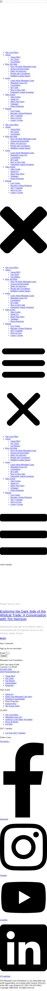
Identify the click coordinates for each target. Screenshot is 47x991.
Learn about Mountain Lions (22, 296)
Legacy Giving (16, 335)
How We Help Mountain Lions (23, 281)
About (7, 270)
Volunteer (14, 319)
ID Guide (14, 303)
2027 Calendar (16, 331)
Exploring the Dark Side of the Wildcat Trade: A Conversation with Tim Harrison (23, 615)
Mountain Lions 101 (18, 298)
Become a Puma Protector (21, 328)
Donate (8, 324)
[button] (23, 386)
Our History (15, 277)
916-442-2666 (6, 669)
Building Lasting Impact (20, 291)
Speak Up (14, 314)
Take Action (10, 310)
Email (2, 653)
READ (3, 638)
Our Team (14, 274)
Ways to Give (16, 333)
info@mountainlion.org (9, 672)
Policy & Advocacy (18, 286)
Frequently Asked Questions (22, 307)
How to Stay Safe (17, 305)
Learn (7, 293)
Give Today (15, 326)
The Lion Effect (11, 267)
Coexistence (15, 300)
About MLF (15, 272)
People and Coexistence (20, 288)
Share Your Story (17, 317)
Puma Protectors (17, 321)
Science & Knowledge (19, 284)
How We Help (11, 279)
